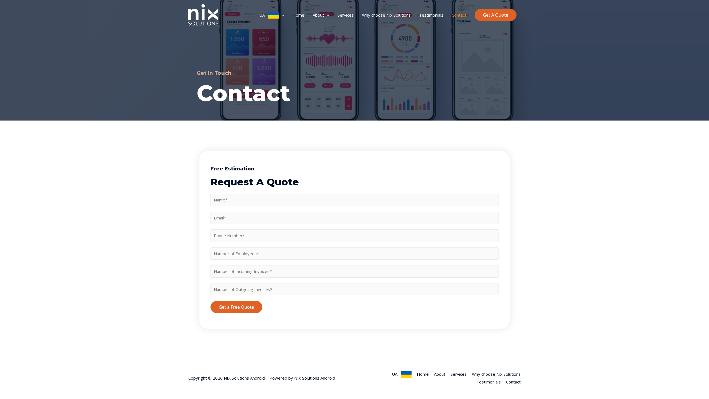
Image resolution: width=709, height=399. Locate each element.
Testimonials (431, 15)
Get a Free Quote (236, 307)
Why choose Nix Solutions (386, 15)
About (318, 15)
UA (263, 15)
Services (346, 15)
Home (298, 15)
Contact (459, 15)
